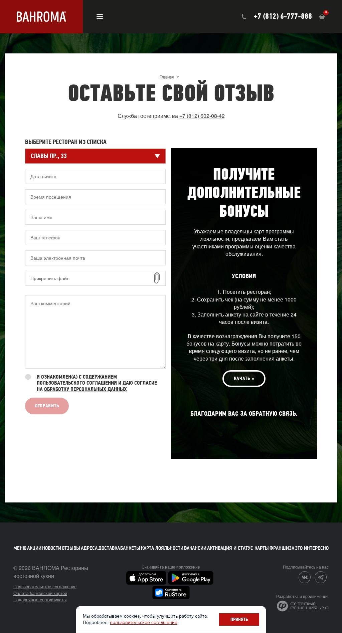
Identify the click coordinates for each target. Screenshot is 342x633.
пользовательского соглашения (77, 383)
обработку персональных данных (85, 389)
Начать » (244, 378)
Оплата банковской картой (40, 593)
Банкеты (130, 548)
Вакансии (195, 548)
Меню (19, 548)
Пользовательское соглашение (44, 586)
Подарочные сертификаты (39, 599)
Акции (34, 548)
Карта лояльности (162, 548)
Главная (167, 77)
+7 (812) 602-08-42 (202, 116)
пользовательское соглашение (143, 622)
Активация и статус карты (238, 548)
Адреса (89, 548)
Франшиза (282, 548)
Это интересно (312, 548)
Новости (51, 548)
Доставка (109, 548)
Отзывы (71, 548)
